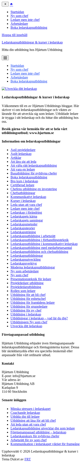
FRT (27, 459)
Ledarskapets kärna (23, 216)
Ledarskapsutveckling (25, 259)
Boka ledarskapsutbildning (28, 27)
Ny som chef (19, 16)
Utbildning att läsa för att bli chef (33, 420)
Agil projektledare (22, 150)
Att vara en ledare (22, 169)
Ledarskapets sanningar (26, 220)
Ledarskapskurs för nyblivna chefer (34, 436)
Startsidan (17, 12)
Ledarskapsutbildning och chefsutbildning (39, 251)
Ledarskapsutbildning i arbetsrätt (32, 236)
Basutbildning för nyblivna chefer (33, 173)
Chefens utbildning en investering (33, 189)
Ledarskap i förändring (26, 212)
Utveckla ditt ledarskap (26, 326)
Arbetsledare (19, 23)
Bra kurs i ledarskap (24, 181)
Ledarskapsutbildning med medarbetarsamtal (41, 248)
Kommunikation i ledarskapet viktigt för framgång (45, 444)
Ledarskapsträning (23, 232)
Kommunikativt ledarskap (28, 197)
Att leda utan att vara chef (28, 424)
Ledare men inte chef (25, 20)
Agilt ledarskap (20, 154)
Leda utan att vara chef (26, 204)
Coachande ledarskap (25, 412)
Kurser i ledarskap (23, 201)
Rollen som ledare (22, 291)
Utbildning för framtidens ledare (32, 302)
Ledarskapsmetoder (23, 224)
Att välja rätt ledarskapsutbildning (33, 165)
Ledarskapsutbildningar (26, 255)
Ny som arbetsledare (24, 271)
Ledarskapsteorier (22, 228)
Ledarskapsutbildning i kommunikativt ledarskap (44, 244)
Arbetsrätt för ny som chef (28, 440)
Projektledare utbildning (27, 283)
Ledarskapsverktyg (23, 263)
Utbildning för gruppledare (28, 306)
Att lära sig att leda (23, 161)
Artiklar (15, 157)
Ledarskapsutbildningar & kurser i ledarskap (32, 42)
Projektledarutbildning (25, 287)
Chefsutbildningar (22, 193)
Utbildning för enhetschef (28, 298)
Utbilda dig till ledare (25, 416)
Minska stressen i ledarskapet (30, 409)
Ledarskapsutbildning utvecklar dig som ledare (42, 428)
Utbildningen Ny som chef (28, 322)
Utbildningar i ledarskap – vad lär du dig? (39, 318)
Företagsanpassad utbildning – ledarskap (38, 432)
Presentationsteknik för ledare (30, 279)
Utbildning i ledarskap (25, 314)
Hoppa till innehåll (14, 35)
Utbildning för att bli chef (27, 295)
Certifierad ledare (22, 185)
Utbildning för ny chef (25, 310)
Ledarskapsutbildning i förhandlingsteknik (39, 240)
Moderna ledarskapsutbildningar (32, 267)
